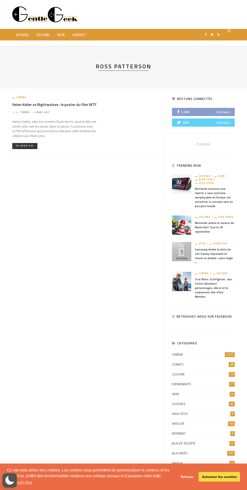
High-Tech (206, 179)
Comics (202, 364)
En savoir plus (25, 146)
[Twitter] (212, 34)
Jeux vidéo (206, 183)
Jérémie (25, 112)
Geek (61, 34)
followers (223, 112)
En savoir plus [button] (20, 482)
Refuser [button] (187, 477)
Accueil (22, 34)
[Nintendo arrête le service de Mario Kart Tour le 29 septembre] (181, 225)
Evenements (202, 384)
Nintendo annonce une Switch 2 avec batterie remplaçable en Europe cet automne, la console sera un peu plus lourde (214, 197)
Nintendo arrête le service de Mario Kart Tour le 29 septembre (214, 227)
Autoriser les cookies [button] (219, 477)
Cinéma (21, 97)
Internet (202, 433)
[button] (9, 480)
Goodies (202, 404)
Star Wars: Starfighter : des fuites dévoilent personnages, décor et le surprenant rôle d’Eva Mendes (213, 288)
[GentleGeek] (44, 14)
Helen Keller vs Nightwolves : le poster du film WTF (54, 104)
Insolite (202, 423)
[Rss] (218, 34)
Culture (43, 34)
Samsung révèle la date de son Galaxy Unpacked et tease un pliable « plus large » (214, 256)
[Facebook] (206, 34)
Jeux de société (202, 443)
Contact (79, 34)
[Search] (229, 31)
